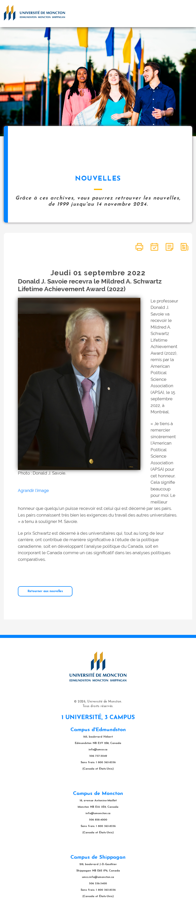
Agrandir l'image (33, 490)
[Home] (34, 12)
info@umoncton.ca (98, 813)
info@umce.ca (98, 749)
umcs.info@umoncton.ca (98, 877)
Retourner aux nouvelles (45, 591)
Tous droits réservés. (98, 706)
